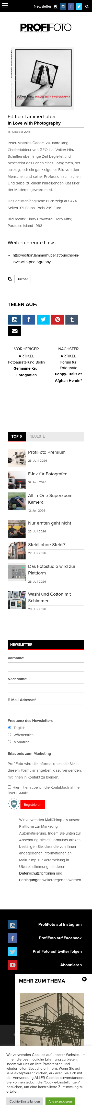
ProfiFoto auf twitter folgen (57, 951)
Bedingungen (30, 879)
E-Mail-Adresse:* (22, 700)
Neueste (37, 436)
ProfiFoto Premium (47, 452)
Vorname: (16, 658)
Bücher (22, 278)
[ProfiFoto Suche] (87, 6)
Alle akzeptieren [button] (60, 1101)
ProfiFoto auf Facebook (60, 938)
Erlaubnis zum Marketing (29, 753)
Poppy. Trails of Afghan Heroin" (68, 371)
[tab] (17, 436)
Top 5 (17, 436)
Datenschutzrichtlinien (37, 873)
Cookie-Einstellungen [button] (24, 1101)
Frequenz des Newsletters (30, 720)
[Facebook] (71, 6)
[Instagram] (63, 6)
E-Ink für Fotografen (47, 474)
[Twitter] (79, 6)
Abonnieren (71, 965)
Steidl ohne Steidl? (46, 544)
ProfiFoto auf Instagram (60, 924)
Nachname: (17, 679)
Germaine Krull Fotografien (26, 368)
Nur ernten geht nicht (49, 523)
